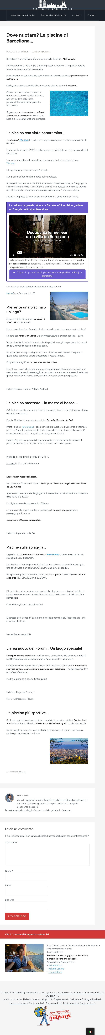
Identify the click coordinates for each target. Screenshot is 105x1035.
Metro (9, 293)
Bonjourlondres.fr (93, 999)
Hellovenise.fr (76, 999)
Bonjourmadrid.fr (53, 1003)
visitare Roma (55, 972)
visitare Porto (55, 965)
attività (22, 772)
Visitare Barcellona (52, 5)
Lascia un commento (41, 52)
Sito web (9, 899)
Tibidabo (10, 163)
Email (8, 885)
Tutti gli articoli (48, 992)
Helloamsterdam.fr (18, 1003)
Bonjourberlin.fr (37, 1003)
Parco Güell (28, 426)
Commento (11, 842)
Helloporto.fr (46, 999)
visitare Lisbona (56, 968)
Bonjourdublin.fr (71, 1003)
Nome (9, 871)
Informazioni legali (66, 992)
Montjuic (24, 140)
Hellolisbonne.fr (31, 999)
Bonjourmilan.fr (87, 1003)
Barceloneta (52, 554)
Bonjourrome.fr (61, 999)
